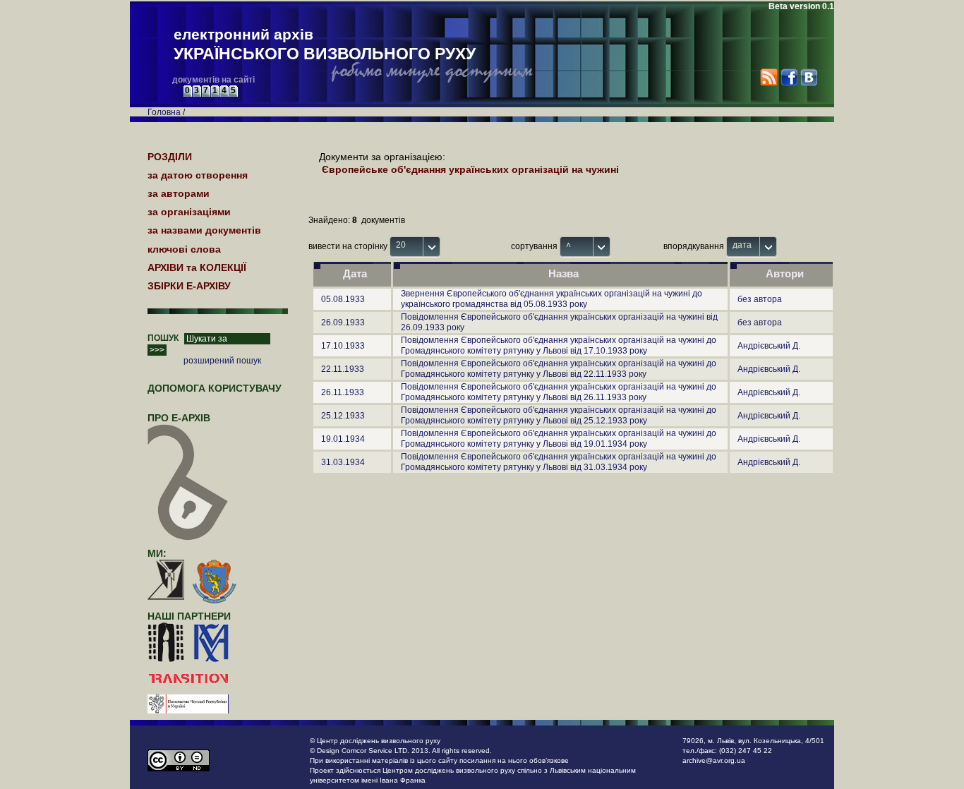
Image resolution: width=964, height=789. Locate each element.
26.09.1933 (343, 322)
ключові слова (184, 249)
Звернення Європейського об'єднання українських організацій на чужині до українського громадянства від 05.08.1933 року (551, 299)
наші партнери (189, 616)
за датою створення (197, 175)
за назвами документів (204, 230)
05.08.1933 (343, 299)
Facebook (788, 77)
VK (808, 77)
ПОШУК (163, 338)
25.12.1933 (343, 416)
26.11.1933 (342, 392)
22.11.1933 (342, 369)
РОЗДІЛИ (169, 156)
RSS (769, 77)
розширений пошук (222, 361)
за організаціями (189, 211)
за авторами (178, 193)
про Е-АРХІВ (178, 417)
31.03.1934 (343, 462)
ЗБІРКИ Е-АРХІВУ (189, 285)
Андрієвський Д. (768, 346)
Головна (164, 112)
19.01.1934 (343, 439)
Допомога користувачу (214, 388)
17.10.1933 (343, 346)
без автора (759, 299)
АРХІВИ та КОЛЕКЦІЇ (196, 267)
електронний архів (325, 44)
